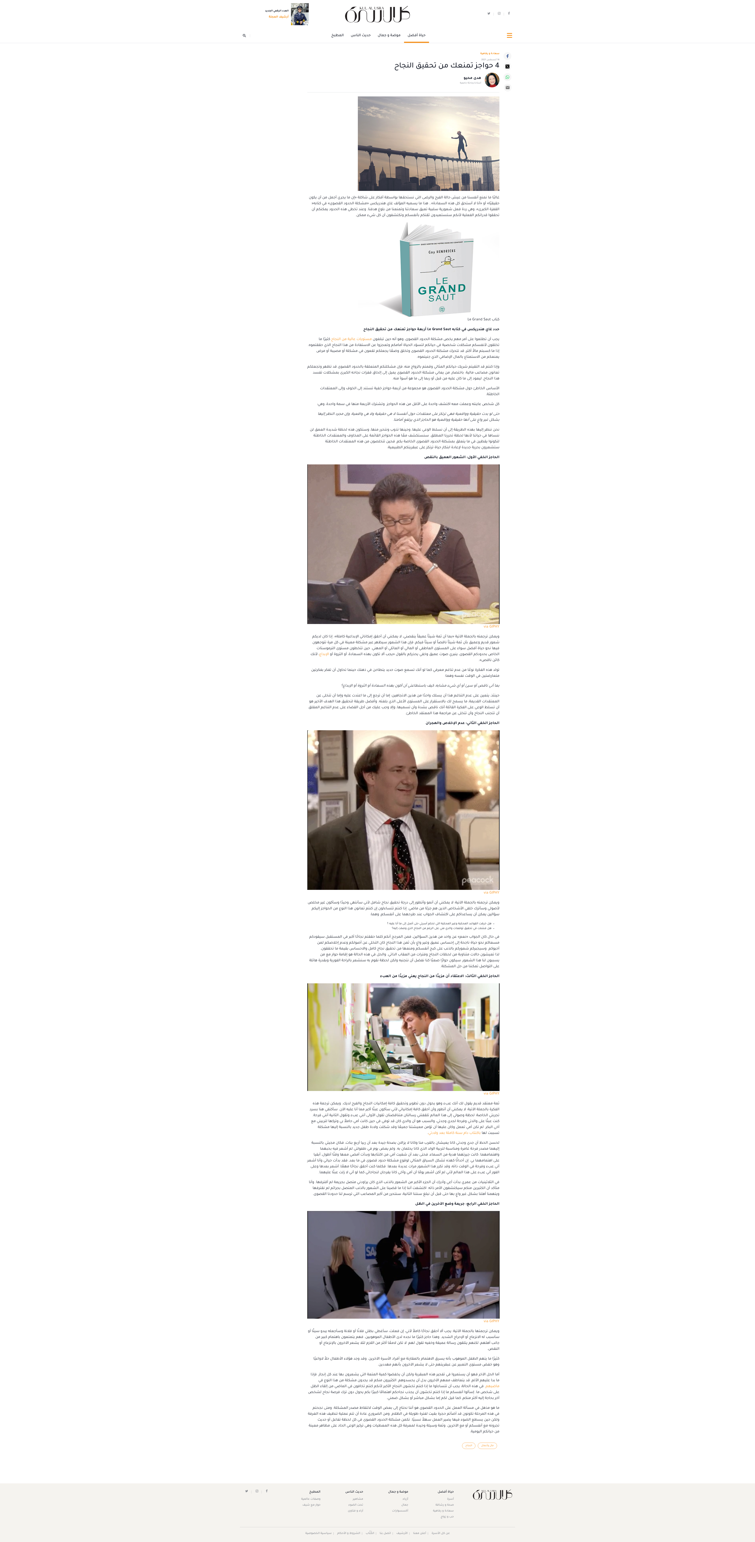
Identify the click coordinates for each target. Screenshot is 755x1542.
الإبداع (324, 654)
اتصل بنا (385, 1533)
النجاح (468, 1446)
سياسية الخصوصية (318, 1533)
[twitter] (489, 14)
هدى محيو (472, 78)
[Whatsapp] (507, 77)
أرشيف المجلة (279, 17)
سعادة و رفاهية (489, 53)
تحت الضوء (355, 1505)
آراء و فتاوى (355, 1511)
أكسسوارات (400, 1511)
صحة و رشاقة (445, 1505)
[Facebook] (507, 56)
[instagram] (499, 14)
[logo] (377, 14)
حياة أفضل (416, 36)
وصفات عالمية (310, 1499)
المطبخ (337, 36)
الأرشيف (402, 1533)
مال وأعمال (487, 1446)
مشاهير (358, 1499)
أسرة (450, 1499)
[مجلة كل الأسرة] (492, 1494)
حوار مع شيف (311, 1505)
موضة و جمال (389, 36)
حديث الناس (361, 36)
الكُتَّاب (370, 1533)
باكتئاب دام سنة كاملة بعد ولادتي (454, 1133)
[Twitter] (507, 66)
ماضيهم (492, 1387)
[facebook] (509, 14)
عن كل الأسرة (441, 1533)
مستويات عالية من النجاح (351, 339)
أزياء (405, 1499)
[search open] (246, 35)
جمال (404, 1505)
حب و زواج (447, 1517)
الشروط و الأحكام (348, 1533)
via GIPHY (491, 627)
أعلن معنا (419, 1533)
